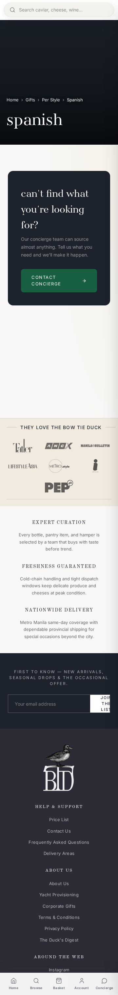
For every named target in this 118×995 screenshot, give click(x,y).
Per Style (51, 99)
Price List (59, 819)
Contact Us (59, 831)
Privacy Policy (59, 928)
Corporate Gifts (59, 906)
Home (13, 99)
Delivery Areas (59, 853)
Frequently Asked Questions (59, 842)
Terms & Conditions (59, 917)
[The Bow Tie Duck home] (59, 766)
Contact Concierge (46, 280)
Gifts (30, 99)
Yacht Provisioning (59, 894)
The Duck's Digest (59, 940)
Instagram (59, 969)
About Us (59, 883)
